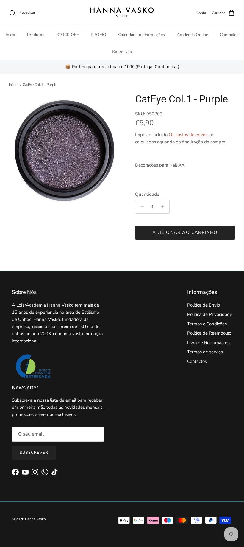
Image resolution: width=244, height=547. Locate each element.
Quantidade (147, 194)
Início (10, 35)
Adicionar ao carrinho (185, 232)
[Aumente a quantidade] (164, 206)
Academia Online (192, 35)
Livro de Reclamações (208, 343)
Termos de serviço (205, 352)
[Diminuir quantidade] (140, 206)
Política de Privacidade (209, 314)
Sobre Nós (122, 52)
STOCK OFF (67, 35)
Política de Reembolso (209, 333)
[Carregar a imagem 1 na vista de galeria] (65, 149)
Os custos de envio (187, 135)
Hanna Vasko (35, 519)
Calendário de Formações (141, 35)
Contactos (229, 35)
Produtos (35, 35)
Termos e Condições (207, 324)
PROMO (98, 35)
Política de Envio (203, 305)
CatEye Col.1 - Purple (40, 84)
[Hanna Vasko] (122, 13)
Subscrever (34, 452)
